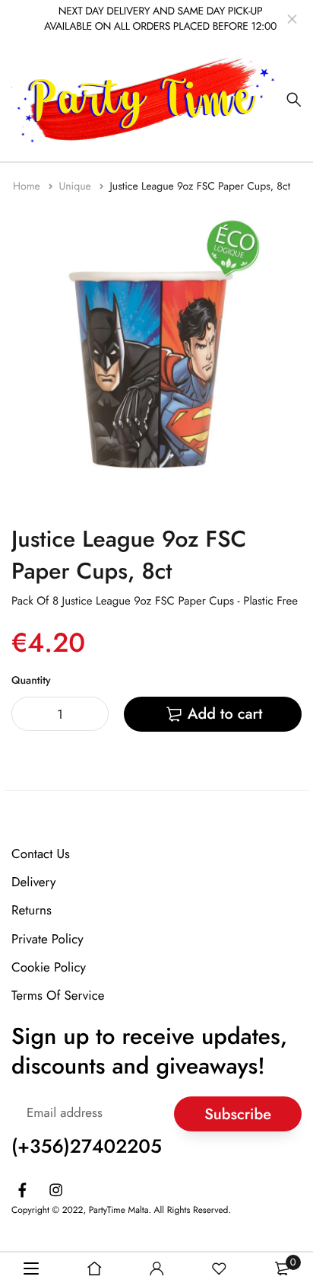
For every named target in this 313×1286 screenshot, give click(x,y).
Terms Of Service (58, 996)
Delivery (33, 882)
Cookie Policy (48, 968)
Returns (31, 910)
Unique (76, 186)
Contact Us (40, 854)
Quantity (31, 680)
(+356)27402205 (86, 1146)
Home (28, 186)
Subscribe (237, 1114)
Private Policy (47, 939)
